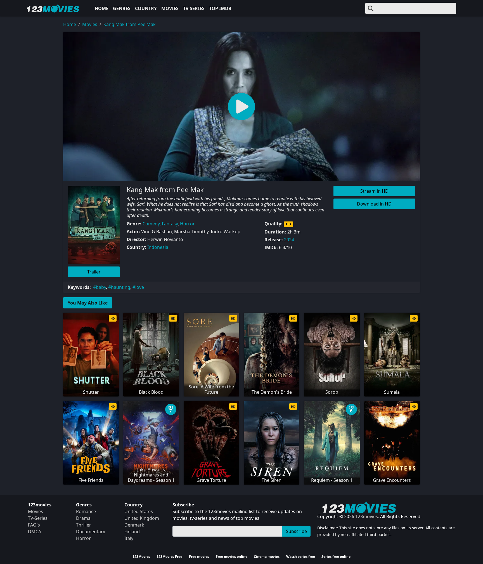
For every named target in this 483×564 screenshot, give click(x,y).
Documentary (90, 531)
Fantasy (170, 224)
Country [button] (146, 8)
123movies (366, 516)
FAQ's (34, 525)
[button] (241, 106)
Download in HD (374, 204)
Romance (86, 511)
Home (101, 8)
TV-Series (194, 8)
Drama (83, 518)
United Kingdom (141, 518)
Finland (132, 531)
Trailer (94, 272)
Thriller (83, 525)
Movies (170, 8)
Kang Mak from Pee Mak (129, 24)
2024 (289, 240)
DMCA (34, 531)
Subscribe (296, 531)
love (139, 287)
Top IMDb (220, 8)
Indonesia (157, 247)
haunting (120, 287)
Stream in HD (374, 191)
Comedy (151, 224)
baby (101, 287)
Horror (187, 224)
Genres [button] (122, 8)
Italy (128, 538)
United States (138, 511)
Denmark (134, 525)
